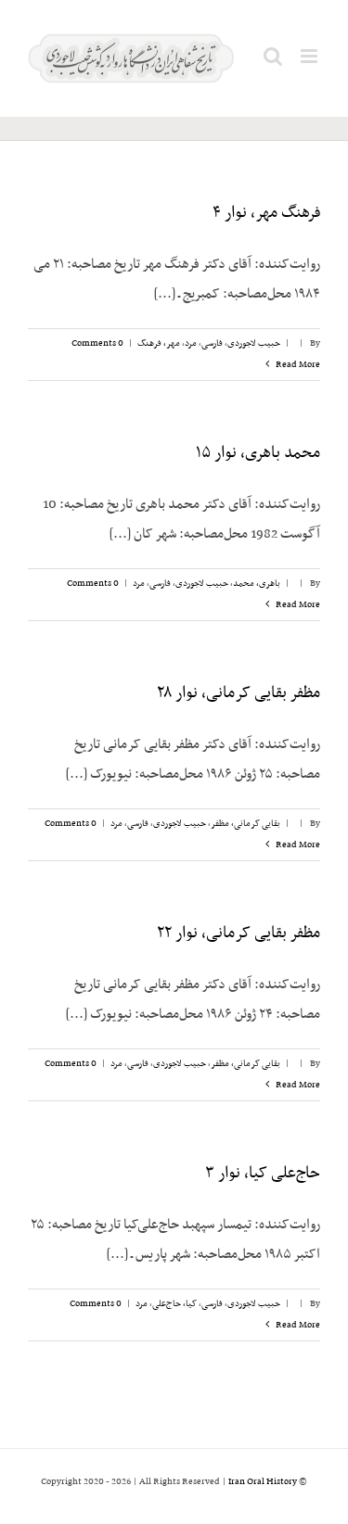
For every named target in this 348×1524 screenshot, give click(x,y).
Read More (297, 365)
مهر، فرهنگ (158, 343)
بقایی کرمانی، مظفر (245, 824)
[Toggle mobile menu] (310, 56)
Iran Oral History (262, 1482)
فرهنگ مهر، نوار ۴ (266, 213)
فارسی (212, 343)
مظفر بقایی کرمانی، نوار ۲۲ (238, 933)
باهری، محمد (256, 583)
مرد (191, 343)
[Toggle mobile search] (273, 56)
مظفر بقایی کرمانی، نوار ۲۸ (238, 693)
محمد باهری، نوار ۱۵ (258, 453)
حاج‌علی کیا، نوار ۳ (262, 1173)
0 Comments (97, 343)
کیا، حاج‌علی (174, 1304)
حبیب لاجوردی (253, 343)
